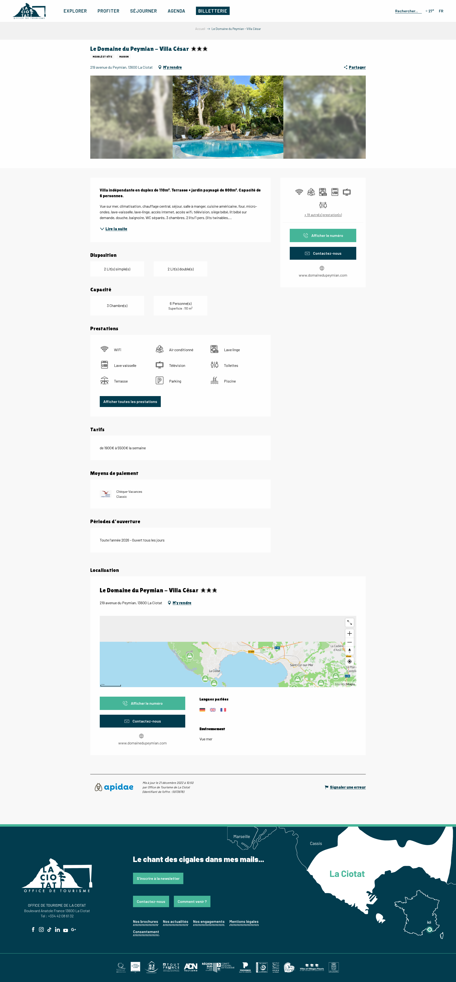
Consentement (146, 931)
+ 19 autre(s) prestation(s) (323, 215)
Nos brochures (145, 921)
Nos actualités (175, 921)
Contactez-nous (151, 901)
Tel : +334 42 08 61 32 (57, 916)
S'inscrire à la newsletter (158, 878)
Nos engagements (209, 921)
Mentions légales (244, 921)
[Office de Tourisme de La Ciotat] (29, 10)
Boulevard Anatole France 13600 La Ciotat (57, 910)
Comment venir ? (192, 901)
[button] (407, 10)
